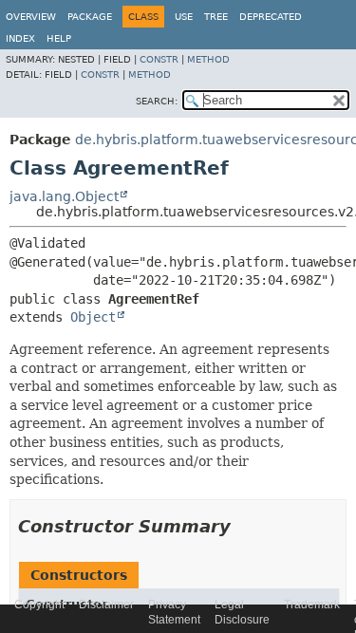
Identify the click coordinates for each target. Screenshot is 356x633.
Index (20, 38)
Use (184, 16)
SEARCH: (157, 101)
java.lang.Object (64, 196)
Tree (216, 16)
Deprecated (270, 16)
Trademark (312, 604)
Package (89, 16)
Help (59, 38)
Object (93, 317)
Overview (31, 16)
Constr (159, 59)
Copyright (39, 604)
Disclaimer (106, 604)
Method (208, 59)
